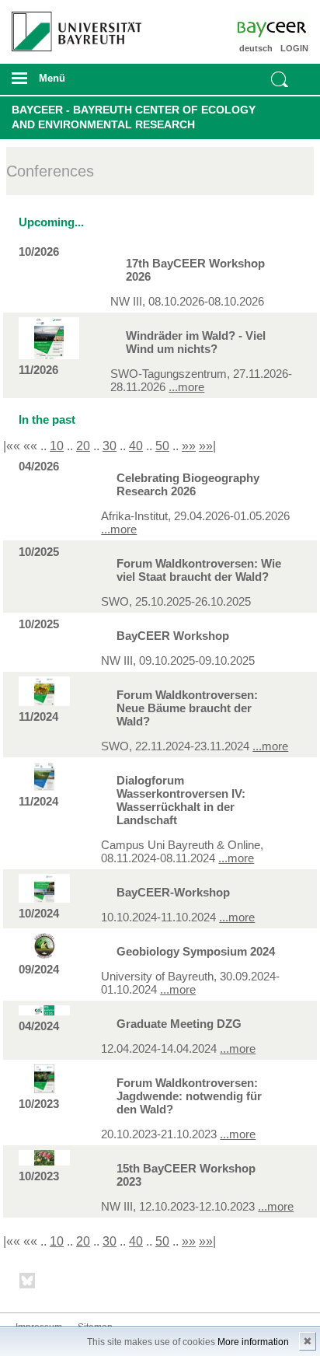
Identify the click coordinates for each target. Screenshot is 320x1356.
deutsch (256, 48)
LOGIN (294, 48)
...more (186, 386)
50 (162, 446)
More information (253, 1342)
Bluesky (28, 1283)
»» (189, 446)
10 (57, 446)
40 (136, 446)
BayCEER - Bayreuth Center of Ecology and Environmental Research (134, 117)
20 (83, 446)
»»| (207, 446)
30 (110, 446)
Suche (279, 79)
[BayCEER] (284, 27)
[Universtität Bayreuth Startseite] (72, 25)
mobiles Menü (70, 83)
